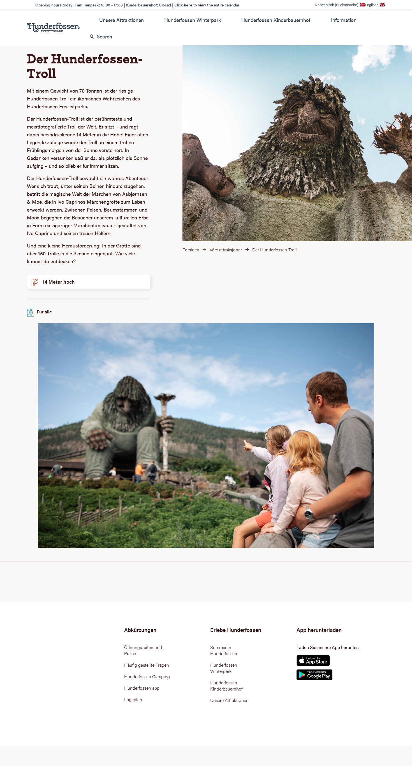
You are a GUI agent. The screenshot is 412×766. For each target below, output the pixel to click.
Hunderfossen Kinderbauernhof (275, 19)
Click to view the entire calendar (206, 5)
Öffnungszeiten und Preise (143, 650)
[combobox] (233, 36)
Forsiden (190, 249)
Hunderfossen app (141, 688)
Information (344, 19)
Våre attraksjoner (226, 249)
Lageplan (133, 699)
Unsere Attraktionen (121, 19)
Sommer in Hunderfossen (223, 650)
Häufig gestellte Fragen (146, 665)
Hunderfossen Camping (147, 676)
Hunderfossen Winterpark (192, 19)
